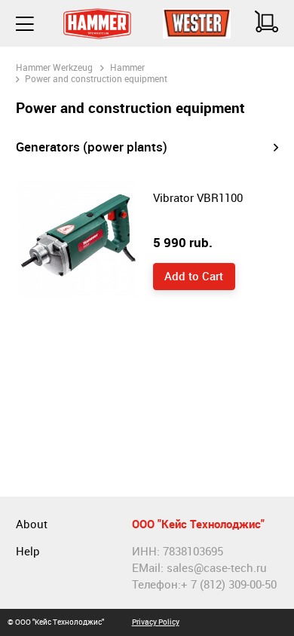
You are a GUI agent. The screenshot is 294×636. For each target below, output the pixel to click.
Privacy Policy (155, 621)
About (31, 524)
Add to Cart (193, 276)
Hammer (127, 67)
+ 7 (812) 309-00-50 (229, 584)
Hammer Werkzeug (54, 67)
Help (28, 551)
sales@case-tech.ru (217, 568)
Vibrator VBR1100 (198, 198)
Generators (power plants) (91, 146)
